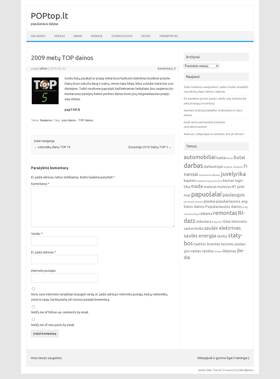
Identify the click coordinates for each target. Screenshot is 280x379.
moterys (224, 186)
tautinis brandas (207, 244)
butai (239, 157)
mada (197, 186)
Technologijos (121, 36)
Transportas (168, 36)
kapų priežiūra (214, 181)
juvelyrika (233, 174)
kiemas (228, 180)
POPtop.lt (49, 15)
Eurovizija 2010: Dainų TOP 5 (150, 147)
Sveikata (96, 36)
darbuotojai (213, 166)
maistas (210, 186)
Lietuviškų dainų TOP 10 (52, 147)
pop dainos (69, 120)
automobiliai (200, 157)
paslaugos (233, 194)
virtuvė (218, 251)
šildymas (229, 251)
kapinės (190, 180)
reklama (205, 213)
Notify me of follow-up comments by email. (60, 312)
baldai (221, 158)
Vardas (37, 233)
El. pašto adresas (43, 252)
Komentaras (40, 184)
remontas (225, 213)
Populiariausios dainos (223, 206)
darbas (193, 165)
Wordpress (246, 370)
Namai (78, 36)
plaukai (209, 201)
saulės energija (200, 235)
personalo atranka (193, 201)
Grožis (145, 36)
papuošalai (206, 194)
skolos (222, 236)
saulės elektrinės (222, 228)
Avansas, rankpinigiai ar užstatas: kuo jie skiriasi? (214, 133)
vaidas (196, 251)
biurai (230, 158)
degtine (227, 167)
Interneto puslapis (43, 270)
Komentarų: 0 (167, 68)
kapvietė (201, 181)
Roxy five (217, 222)
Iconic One (205, 370)
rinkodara (203, 221)
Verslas (59, 36)
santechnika (193, 228)
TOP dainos (85, 120)
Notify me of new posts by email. (53, 325)
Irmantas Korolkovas (209, 175)
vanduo (208, 251)
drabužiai (238, 167)
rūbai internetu (234, 221)
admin (43, 68)
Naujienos (38, 36)
